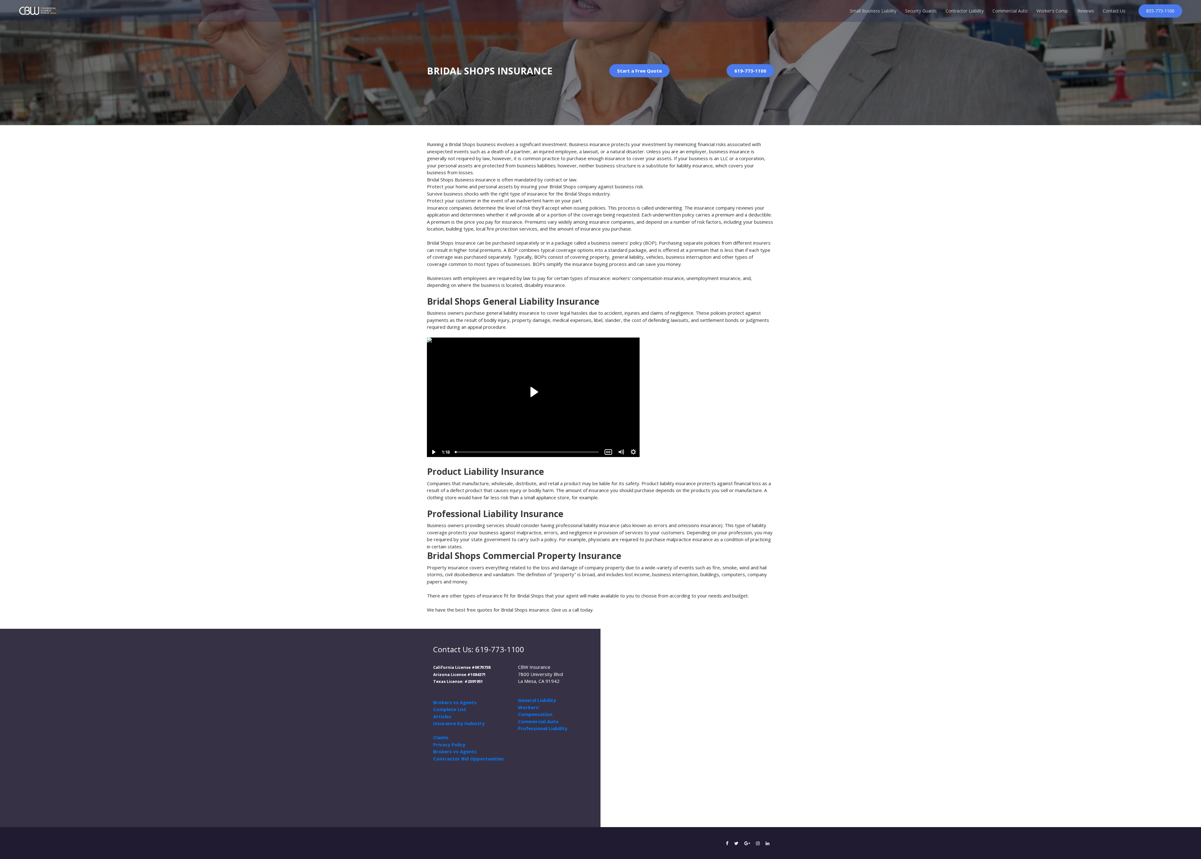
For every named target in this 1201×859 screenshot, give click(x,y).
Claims (440, 737)
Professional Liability (542, 728)
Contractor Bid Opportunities (468, 758)
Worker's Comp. (1052, 11)
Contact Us (1114, 11)
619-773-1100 (750, 71)
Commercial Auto (1010, 11)
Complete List (449, 709)
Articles (442, 716)
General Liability (537, 700)
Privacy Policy (449, 744)
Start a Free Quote (639, 71)
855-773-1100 (1160, 11)
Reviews (1085, 11)
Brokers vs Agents (455, 702)
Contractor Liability (964, 11)
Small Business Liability (873, 11)
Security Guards (921, 11)
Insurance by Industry (459, 723)
